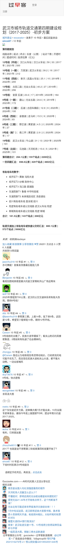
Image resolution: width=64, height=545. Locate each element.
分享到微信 (28, 244)
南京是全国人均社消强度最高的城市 (26, 488)
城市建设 (7, 37)
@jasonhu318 (9, 316)
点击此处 (37, 472)
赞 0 (32, 261)
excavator (19, 37)
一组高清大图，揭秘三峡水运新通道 (26, 531)
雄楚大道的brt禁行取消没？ (22, 521)
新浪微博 (16, 244)
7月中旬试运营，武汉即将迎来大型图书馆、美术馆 (34, 510)
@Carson (7, 355)
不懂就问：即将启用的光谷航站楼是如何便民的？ (33, 496)
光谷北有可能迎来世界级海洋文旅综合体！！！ (32, 506)
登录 (34, 4)
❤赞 (36, 244)
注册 (5, 11)
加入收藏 (7, 244)
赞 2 (26, 406)
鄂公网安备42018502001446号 (42, 541)
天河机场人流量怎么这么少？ (23, 492)
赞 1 (27, 429)
